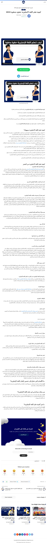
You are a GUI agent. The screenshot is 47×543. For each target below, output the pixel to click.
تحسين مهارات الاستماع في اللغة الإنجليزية (29, 311)
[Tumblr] (20, 534)
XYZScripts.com (28, 542)
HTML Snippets (19, 542)
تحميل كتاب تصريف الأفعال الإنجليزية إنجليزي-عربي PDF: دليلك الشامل (39, 519)
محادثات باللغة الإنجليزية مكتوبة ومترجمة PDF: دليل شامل (24, 519)
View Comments (8, 497)
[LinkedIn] (22, 534)
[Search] (2, 2)
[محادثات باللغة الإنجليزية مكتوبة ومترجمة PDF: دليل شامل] (23, 511)
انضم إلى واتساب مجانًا (24, 69)
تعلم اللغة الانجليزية (41, 514)
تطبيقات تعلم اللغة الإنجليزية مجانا (24, 278)
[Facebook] (26, 16)
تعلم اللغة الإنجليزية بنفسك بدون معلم (24, 289)
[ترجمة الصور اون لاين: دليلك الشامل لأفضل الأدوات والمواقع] (7, 511)
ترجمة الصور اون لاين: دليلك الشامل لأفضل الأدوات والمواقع (8, 519)
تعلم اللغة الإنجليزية (38, 322)
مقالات (23, 9)
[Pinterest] (27, 534)
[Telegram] (22, 16)
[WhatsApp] (23, 16)
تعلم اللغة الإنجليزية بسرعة (21, 142)
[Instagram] (25, 534)
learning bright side (40, 522)
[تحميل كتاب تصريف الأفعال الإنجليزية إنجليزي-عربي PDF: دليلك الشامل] (39, 511)
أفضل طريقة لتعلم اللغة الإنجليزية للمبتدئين (34, 169)
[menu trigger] (44, 2)
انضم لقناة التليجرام (25, 76)
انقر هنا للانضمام (23, 434)
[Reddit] (17, 534)
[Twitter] (24, 16)
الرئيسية (31, 7)
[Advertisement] (23, 28)
